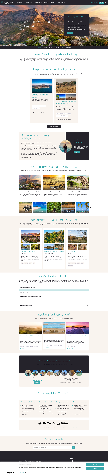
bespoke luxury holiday (32, 156)
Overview (38, 47)
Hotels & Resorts (48, 47)
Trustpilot (21, 29)
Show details (21, 472)
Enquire (101, 2)
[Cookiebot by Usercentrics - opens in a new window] (10, 472)
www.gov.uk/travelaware (74, 428)
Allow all (95, 464)
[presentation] (90, 208)
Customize (94, 468)
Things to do (69, 47)
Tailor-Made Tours (58, 47)
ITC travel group (33, 459)
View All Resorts (54, 126)
